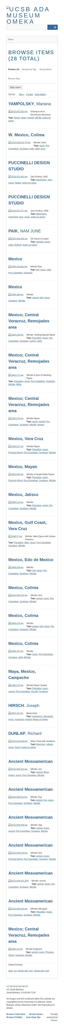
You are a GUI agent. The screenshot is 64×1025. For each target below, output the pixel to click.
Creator (29, 94)
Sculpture (24, 149)
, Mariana (29, 103)
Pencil (18, 747)
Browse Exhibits (14, 1017)
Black (46, 772)
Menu (11, 39)
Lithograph (48, 716)
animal (35, 297)
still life (38, 118)
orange (11, 691)
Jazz (50, 180)
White (19, 384)
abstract (40, 242)
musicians (19, 719)
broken (11, 775)
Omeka (54, 1020)
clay (34, 570)
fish (37, 270)
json (31, 971)
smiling (33, 341)
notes (10, 245)
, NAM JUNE (24, 231)
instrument (13, 217)
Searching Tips (33, 1017)
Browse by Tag (29, 69)
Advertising (41, 180)
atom (10, 971)
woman (40, 424)
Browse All (13, 69)
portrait (30, 118)
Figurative (36, 338)
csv (15, 971)
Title (21, 94)
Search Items (45, 69)
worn (43, 149)
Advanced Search (50, 27)
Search (55, 27)
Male (26, 542)
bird (41, 297)
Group (17, 118)
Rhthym (18, 245)
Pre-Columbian (15, 273)
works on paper (29, 183)
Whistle (21, 301)
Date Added (40, 94)
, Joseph (23, 705)
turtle (32, 149)
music (23, 118)
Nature (18, 183)
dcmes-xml (23, 971)
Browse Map (14, 78)
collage (49, 744)
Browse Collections (15, 1014)
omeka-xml (39, 971)
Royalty (34, 691)
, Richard (24, 733)
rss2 (47, 971)
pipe (49, 270)
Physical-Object (15, 452)
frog (45, 800)
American (40, 744)
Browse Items (36, 1014)
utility (37, 149)
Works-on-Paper (40, 719)
